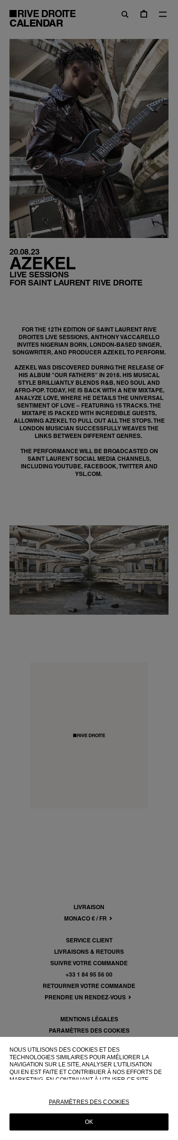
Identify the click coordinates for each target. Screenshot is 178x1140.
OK (89, 1122)
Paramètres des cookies (89, 1102)
